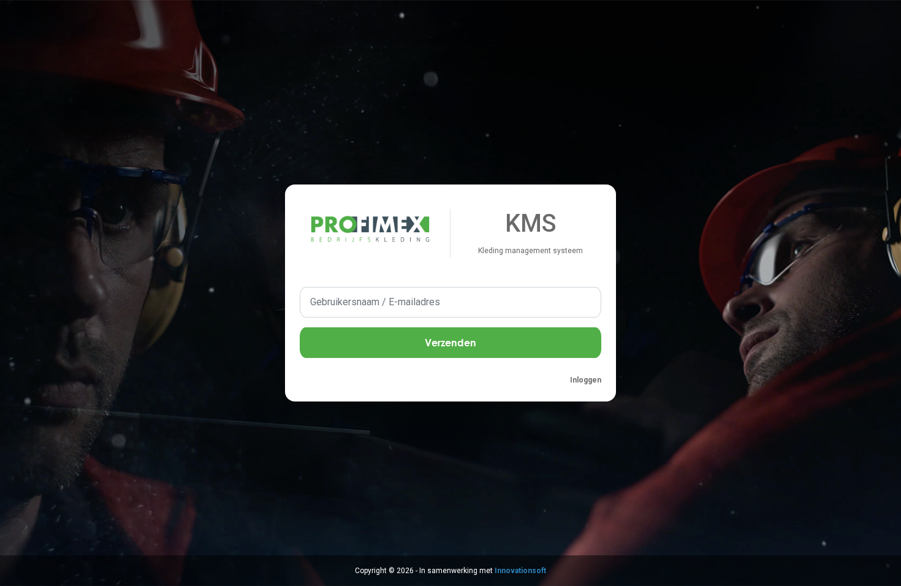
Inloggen (585, 380)
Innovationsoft (520, 570)
